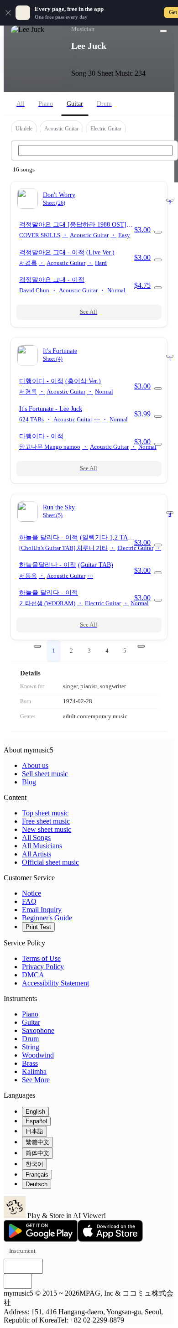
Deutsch (36, 1184)
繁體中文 (37, 1142)
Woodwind (38, 1055)
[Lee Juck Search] (95, 150)
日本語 (34, 1131)
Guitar (31, 1022)
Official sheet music (50, 862)
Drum (30, 1039)
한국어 (34, 1164)
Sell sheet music (45, 774)
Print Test (38, 926)
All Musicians (42, 846)
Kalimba (34, 1071)
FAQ (29, 901)
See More (36, 1080)
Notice (31, 893)
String (30, 1047)
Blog (29, 782)
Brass (30, 1063)
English (35, 1111)
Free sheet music (46, 821)
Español (36, 1121)
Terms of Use (41, 958)
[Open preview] (158, 232)
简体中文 (37, 1153)
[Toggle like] (163, 31)
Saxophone (38, 1030)
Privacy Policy (43, 966)
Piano (30, 1014)
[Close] (8, 12)
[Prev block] (37, 646)
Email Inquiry (42, 909)
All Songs (36, 837)
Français (37, 1174)
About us (35, 765)
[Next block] (141, 646)
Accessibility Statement (55, 983)
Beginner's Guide (47, 918)
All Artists (36, 854)
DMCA (33, 975)
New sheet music (46, 829)
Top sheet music (45, 813)
